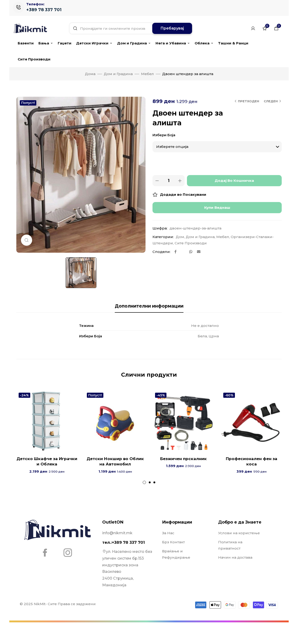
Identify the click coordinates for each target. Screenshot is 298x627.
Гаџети (64, 43)
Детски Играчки (92, 43)
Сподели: (161, 251)
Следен (271, 101)
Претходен (248, 101)
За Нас (168, 533)
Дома (90, 74)
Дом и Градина (132, 43)
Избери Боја (163, 135)
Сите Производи (34, 59)
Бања (43, 43)
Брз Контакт (173, 542)
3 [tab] (154, 482)
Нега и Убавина (171, 43)
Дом (180, 237)
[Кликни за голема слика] (26, 240)
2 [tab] (150, 482)
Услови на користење (239, 533)
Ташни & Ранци (233, 43)
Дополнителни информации (149, 306)
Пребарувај (172, 28)
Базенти (26, 43)
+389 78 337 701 (43, 9)
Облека (202, 43)
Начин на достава (235, 557)
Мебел (147, 74)
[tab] (149, 306)
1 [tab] (144, 482)
